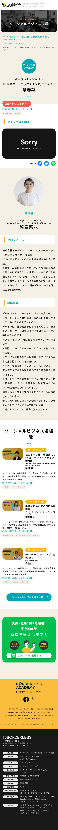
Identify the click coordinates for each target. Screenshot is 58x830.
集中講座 (49, 709)
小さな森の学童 (33, 776)
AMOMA (23, 796)
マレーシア (37, 810)
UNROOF (23, 779)
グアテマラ (46, 805)
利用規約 (7, 724)
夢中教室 (23, 776)
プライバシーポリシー (18, 724)
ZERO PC (23, 763)
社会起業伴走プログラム (15, 712)
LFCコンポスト (37, 753)
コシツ (22, 787)
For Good (35, 756)
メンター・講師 (45, 712)
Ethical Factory (40, 799)
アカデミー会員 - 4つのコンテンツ (34, 709)
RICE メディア (25, 756)
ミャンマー (37, 805)
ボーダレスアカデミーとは (14, 709)
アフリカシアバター (46, 796)
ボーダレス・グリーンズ (29, 766)
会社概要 (27, 719)
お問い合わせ (36, 719)
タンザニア (33, 808)
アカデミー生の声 (10, 715)
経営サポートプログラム (31, 712)
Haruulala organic (26, 799)
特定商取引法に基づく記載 (35, 724)
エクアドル (24, 808)
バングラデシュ (25, 805)
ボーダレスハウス (26, 770)
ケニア (22, 813)
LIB (36, 796)
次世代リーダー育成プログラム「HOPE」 (35, 793)
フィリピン (43, 808)
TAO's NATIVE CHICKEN (29, 802)
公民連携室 (24, 783)
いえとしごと (33, 779)
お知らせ (20, 719)
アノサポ (31, 763)
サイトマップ (49, 724)
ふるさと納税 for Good (28, 759)
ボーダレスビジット (41, 770)
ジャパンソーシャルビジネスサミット (29, 715)
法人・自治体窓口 (47, 715)
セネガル (45, 810)
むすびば (23, 772)
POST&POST (25, 753)
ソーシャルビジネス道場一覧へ (29, 597)
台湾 (37, 813)
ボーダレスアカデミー (28, 790)
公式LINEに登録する (30, 655)
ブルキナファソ (25, 810)
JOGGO (30, 796)
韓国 (32, 813)
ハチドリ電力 (49, 753)
